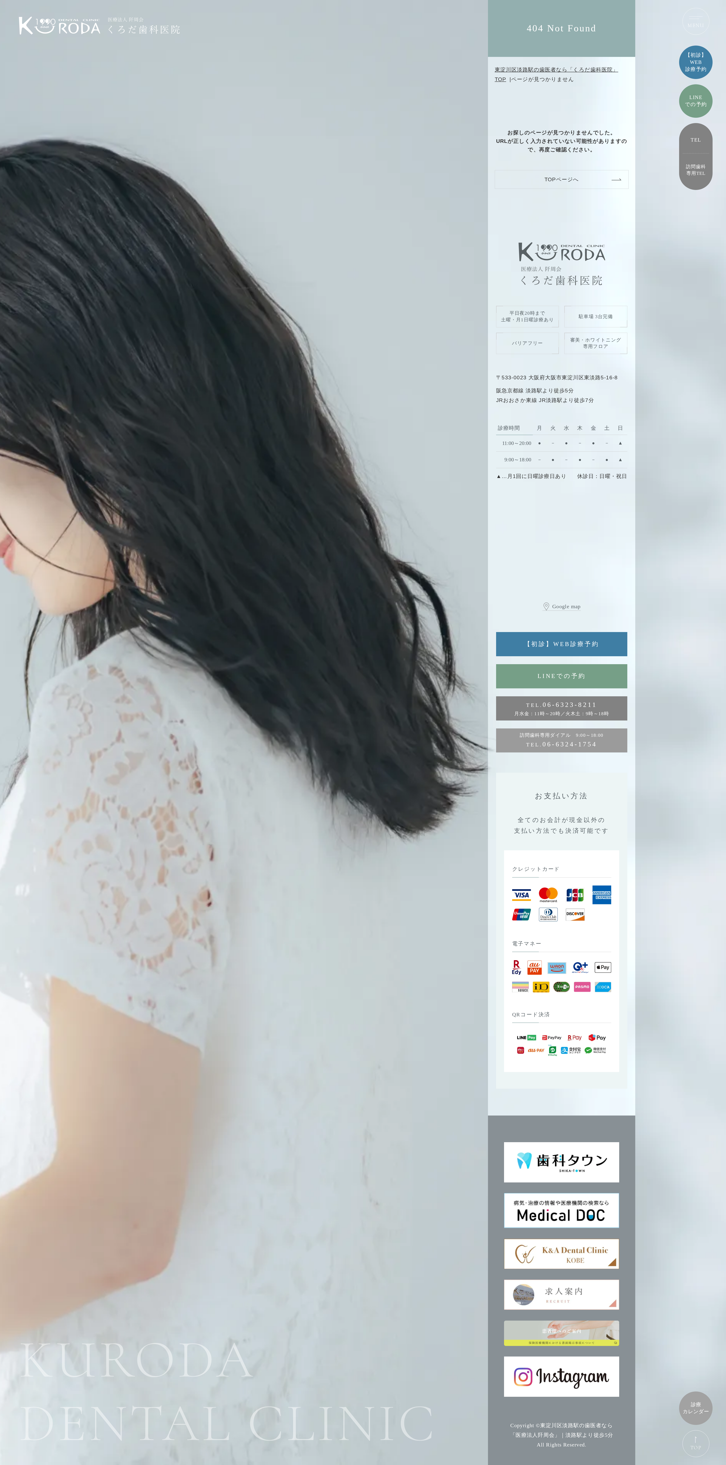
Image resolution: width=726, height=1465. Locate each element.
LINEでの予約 (562, 676)
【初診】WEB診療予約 (561, 644)
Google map (566, 606)
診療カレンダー (696, 1408)
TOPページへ (561, 179)
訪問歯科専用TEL (696, 170)
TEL (696, 140)
